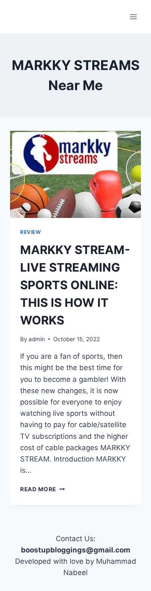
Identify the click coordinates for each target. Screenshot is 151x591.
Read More (42, 489)
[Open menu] (133, 16)
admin (37, 339)
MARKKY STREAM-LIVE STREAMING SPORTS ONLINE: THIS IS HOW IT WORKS (75, 285)
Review (30, 232)
